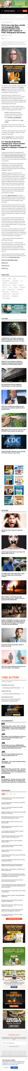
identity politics (10, 42)
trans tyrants (14, 44)
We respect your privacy (14, 1046)
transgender (24, 44)
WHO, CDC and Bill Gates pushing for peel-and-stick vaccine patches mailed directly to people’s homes (13, 408)
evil (21, 41)
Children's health (9, 22)
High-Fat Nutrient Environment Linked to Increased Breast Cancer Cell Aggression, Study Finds (12, 910)
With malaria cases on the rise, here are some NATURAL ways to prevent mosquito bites (13, 430)
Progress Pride (13, 43)
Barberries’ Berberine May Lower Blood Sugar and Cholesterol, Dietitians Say (12, 901)
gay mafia (24, 41)
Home (2, 22)
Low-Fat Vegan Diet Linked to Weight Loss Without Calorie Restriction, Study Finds (12, 832)
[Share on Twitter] (7, 39)
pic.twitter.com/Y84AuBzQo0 (14, 117)
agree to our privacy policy (11, 1064)
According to (9, 137)
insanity (14, 42)
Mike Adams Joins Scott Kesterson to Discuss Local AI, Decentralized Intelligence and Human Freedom (13, 738)
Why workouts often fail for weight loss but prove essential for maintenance (12, 905)
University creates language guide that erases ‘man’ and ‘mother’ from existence (13, 667)
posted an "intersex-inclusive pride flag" (13, 155)
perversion (6, 43)
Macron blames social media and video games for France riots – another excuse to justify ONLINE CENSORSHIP (13, 598)
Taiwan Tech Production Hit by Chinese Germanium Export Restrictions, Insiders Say (12, 880)
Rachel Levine (22, 43)
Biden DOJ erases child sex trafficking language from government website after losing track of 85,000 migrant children (12, 363)
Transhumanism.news (14, 257)
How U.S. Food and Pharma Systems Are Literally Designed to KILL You (12, 754)
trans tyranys (19, 44)
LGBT (23, 42)
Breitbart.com (4, 262)
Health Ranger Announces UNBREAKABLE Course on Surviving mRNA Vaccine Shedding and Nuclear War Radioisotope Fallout (13, 747)
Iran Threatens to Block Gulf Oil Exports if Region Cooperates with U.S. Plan (11, 915)
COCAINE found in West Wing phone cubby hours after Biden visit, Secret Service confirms (12, 575)
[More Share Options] (9, 39)
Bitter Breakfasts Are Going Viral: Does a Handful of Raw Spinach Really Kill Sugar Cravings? (12, 817)
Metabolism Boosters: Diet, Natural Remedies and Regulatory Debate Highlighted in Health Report (12, 865)
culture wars (19, 41)
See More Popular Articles (14, 918)
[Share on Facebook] (5, 39)
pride (9, 43)
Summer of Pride (9, 44)
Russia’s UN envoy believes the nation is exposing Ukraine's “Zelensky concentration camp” (12, 836)
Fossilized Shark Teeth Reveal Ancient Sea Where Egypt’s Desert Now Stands (12, 846)
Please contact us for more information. (9, 701)
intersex (17, 42)
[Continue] (25, 1043)
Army (7, 41)
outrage (2, 43)
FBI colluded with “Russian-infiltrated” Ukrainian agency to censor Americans (11, 385)
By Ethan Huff (3, 35)
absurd (5, 41)
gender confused (4, 42)
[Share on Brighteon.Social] (2, 39)
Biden (10, 41)
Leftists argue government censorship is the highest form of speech (13, 552)
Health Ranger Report (7, 720)
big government (13, 41)
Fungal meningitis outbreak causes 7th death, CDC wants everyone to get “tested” (13, 452)
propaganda (18, 43)
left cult (20, 42)
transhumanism (4, 45)
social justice (3, 44)
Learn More (6, 1067)
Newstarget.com (5, 265)
